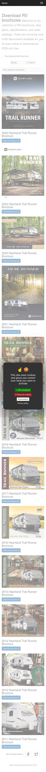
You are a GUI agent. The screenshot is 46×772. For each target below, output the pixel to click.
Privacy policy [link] (23, 403)
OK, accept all (24, 390)
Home (4, 2)
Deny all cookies (24, 395)
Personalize (23, 399)
